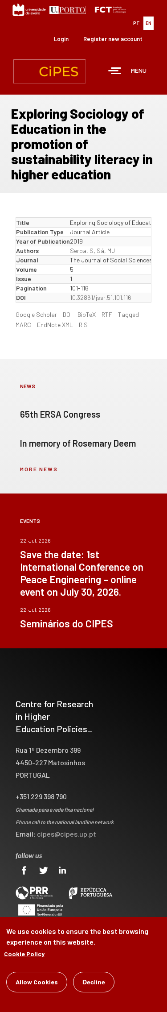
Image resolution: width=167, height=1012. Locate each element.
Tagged (128, 314)
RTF (107, 314)
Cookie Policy (24, 954)
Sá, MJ (106, 250)
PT (136, 23)
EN (148, 23)
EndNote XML (55, 324)
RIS (83, 324)
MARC (23, 324)
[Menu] (115, 71)
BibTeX (86, 314)
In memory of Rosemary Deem (78, 443)
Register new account (113, 38)
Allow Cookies (37, 982)
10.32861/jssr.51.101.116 (100, 297)
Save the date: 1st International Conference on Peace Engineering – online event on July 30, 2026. (81, 573)
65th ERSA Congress (60, 414)
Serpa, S (82, 250)
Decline (93, 982)
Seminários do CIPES (66, 623)
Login (61, 38)
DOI (67, 314)
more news (39, 469)
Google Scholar (36, 314)
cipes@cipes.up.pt (66, 834)
